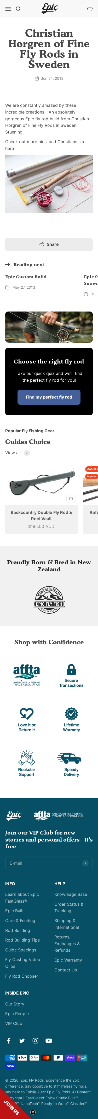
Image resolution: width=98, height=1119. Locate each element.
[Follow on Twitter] (22, 1040)
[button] (15, 1103)
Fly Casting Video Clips (22, 963)
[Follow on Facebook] (8, 1040)
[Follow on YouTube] (48, 1040)
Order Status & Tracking (68, 907)
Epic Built (14, 910)
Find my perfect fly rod (49, 397)
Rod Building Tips (22, 940)
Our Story (14, 1004)
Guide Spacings (20, 949)
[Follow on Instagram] (35, 1040)
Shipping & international (66, 924)
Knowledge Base (70, 894)
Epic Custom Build (26, 277)
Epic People (17, 1013)
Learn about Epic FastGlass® (22, 898)
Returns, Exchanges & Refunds (67, 943)
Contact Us (65, 969)
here (9, 148)
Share (53, 244)
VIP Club (13, 1023)
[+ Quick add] (71, 498)
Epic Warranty (68, 960)
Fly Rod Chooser (21, 976)
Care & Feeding (20, 920)
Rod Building (17, 930)
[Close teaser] (33, 1112)
